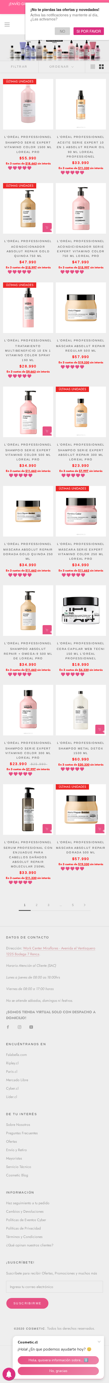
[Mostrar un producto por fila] (92, 66)
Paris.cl (11, 1071)
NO (62, 31)
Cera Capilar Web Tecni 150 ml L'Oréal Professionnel (81, 653)
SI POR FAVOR (89, 31)
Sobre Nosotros (18, 1124)
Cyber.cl (12, 1088)
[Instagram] (19, 1027)
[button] (20, 168)
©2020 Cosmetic (29, 1328)
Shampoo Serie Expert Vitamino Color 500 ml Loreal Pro (28, 455)
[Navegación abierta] (7, 24)
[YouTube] (31, 1027)
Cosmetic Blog (17, 1175)
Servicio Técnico (18, 1166)
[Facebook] (8, 1027)
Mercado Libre (17, 1079)
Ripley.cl (12, 1063)
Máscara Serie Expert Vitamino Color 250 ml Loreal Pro (81, 554)
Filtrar (19, 66)
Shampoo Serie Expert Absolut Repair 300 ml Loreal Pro (81, 455)
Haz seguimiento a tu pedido (27, 1203)
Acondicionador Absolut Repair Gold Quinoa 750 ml (28, 251)
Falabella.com (16, 1054)
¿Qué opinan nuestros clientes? (29, 1245)
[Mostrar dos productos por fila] (101, 66)
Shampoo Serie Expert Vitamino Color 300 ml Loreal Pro (28, 753)
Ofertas (11, 1141)
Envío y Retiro (16, 1149)
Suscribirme (27, 1303)
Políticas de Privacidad (23, 1228)
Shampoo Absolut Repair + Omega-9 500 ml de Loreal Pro (28, 653)
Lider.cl (11, 1096)
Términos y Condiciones (24, 1236)
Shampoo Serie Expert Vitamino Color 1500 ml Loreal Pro (28, 147)
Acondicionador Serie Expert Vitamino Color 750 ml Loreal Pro (80, 251)
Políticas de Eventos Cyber (26, 1219)
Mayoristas (14, 1158)
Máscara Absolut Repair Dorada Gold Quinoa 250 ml (28, 554)
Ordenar (59, 66)
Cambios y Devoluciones (25, 1211)
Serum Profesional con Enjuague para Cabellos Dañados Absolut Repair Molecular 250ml (28, 857)
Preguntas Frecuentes (22, 1133)
